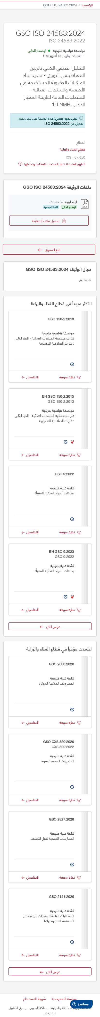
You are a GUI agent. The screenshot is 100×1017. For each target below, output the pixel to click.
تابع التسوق (51, 249)
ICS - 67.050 (75, 157)
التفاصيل (32, 377)
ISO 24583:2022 (57, 123)
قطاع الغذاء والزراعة (72, 149)
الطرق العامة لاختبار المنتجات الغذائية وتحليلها (54, 164)
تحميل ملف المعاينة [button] (47, 220)
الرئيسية (87, 5)
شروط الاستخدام (34, 998)
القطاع (80, 142)
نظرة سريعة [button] (68, 377)
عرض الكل (51, 626)
